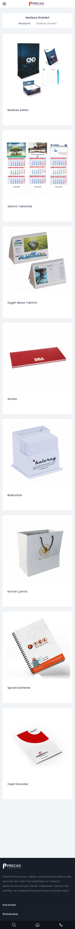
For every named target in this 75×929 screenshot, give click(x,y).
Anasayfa (24, 23)
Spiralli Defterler (19, 688)
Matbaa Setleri (18, 110)
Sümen (12, 399)
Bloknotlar (15, 495)
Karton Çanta (17, 591)
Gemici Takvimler (20, 206)
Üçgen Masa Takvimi (22, 302)
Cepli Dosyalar (18, 784)
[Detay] (37, 99)
